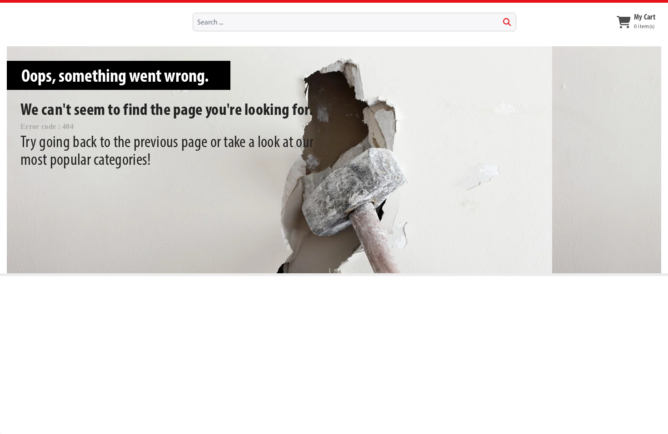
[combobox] (354, 22)
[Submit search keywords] (507, 22)
